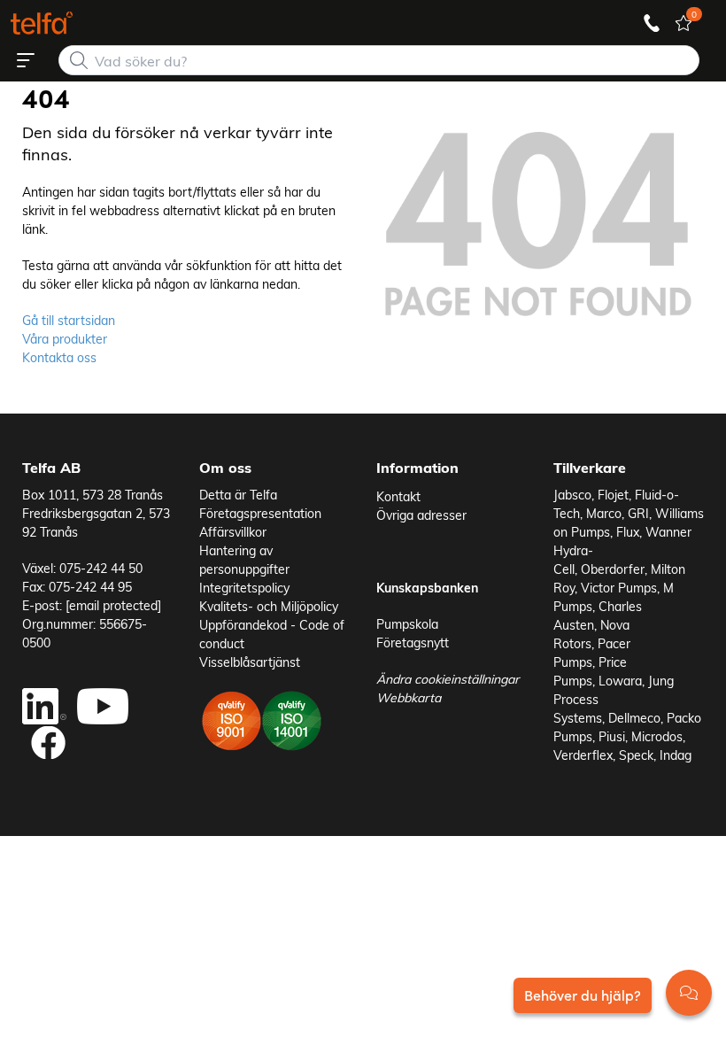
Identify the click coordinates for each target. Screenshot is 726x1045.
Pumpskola (407, 623)
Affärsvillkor (232, 531)
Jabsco (572, 494)
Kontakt (398, 496)
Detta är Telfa (238, 494)
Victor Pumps (619, 587)
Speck (636, 755)
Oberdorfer (613, 569)
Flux (627, 531)
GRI (638, 513)
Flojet (613, 494)
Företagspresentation (260, 513)
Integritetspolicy (244, 587)
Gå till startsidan (68, 320)
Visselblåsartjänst (249, 662)
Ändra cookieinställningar (447, 678)
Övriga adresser (421, 515)
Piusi (612, 736)
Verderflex (583, 755)
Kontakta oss (59, 357)
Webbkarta (408, 697)
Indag (675, 755)
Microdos (657, 736)
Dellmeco (634, 717)
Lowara (620, 680)
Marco (604, 513)
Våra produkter (64, 338)
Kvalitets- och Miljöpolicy (268, 606)
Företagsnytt (412, 642)
